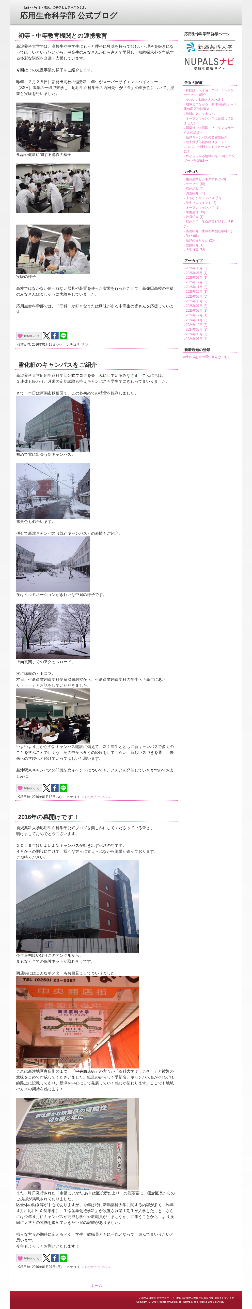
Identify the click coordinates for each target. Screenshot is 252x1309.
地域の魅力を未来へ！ (202, 114)
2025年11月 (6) (196, 287)
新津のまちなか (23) (200, 240)
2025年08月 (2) (196, 301)
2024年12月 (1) (196, 315)
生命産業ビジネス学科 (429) (206, 179)
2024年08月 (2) (196, 334)
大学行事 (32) (195, 250)
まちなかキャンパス (95, 797)
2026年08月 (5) (196, 268)
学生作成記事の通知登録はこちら (207, 357)
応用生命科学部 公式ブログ (69, 15)
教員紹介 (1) (194, 217)
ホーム (96, 1286)
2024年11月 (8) (196, 320)
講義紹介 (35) (195, 193)
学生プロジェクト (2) (201, 203)
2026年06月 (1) (196, 277)
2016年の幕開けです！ (48, 817)
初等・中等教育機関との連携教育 (62, 35)
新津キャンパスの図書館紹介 (206, 137)
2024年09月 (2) (196, 329)
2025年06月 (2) (196, 310)
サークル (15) (195, 184)
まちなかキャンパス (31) (203, 198)
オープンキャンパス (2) (202, 207)
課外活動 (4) (194, 188)
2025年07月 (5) (196, 306)
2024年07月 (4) (196, 339)
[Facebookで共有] (55, 335)
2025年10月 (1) (196, 291)
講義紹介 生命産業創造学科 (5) (209, 231)
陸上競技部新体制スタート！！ (208, 142)
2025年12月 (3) (196, 282)
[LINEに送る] (63, 335)
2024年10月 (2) (196, 325)
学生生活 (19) (195, 212)
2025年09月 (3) (196, 296)
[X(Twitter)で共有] (46, 335)
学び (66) (192, 236)
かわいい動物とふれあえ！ (205, 99)
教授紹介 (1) (194, 245)
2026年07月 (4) (196, 273)
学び (84, 344)
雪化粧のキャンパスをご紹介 (57, 364)
